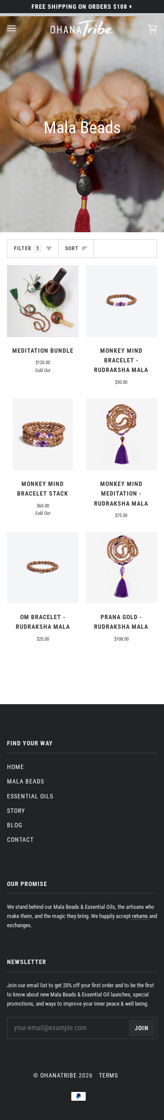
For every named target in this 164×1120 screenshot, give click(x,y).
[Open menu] (20, 28)
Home (15, 766)
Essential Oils (30, 796)
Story (16, 810)
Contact (20, 839)
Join (142, 1027)
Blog (14, 825)
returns (140, 916)
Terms (108, 1075)
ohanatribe (58, 1075)
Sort (72, 248)
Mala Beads (25, 781)
